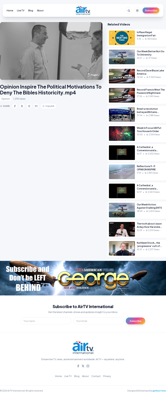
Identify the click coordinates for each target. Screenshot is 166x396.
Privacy (107, 376)
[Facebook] (78, 365)
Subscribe (151, 10)
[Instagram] (87, 365)
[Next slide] (156, 278)
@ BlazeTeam (159, 391)
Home (10, 10)
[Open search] (129, 10)
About (40, 10)
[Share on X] (22, 106)
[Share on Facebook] (15, 106)
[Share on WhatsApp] (29, 106)
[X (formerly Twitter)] (83, 365)
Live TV (20, 10)
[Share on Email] (36, 106)
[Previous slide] (9, 278)
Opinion (5, 98)
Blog (30, 10)
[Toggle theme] (137, 10)
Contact (96, 376)
